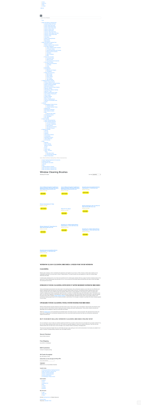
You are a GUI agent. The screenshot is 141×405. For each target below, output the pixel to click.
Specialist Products (51, 128)
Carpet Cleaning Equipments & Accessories (51, 160)
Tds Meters (49, 52)
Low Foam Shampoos (51, 122)
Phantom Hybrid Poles (49, 30)
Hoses (48, 66)
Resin (48, 55)
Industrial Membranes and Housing (54, 50)
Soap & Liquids (47, 95)
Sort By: (90, 174)
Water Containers (50, 54)
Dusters (46, 101)
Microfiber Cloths (50, 153)
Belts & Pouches (47, 97)
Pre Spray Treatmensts (51, 124)
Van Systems (47, 67)
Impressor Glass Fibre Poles (50, 31)
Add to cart (64, 193)
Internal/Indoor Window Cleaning (51, 89)
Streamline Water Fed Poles (50, 23)
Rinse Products (50, 125)
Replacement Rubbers (48, 85)
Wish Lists (44, 393)
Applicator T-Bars (48, 91)
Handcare (46, 133)
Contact (43, 5)
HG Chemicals (47, 139)
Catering (46, 130)
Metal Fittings (49, 74)
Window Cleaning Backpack (48, 373)
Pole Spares (46, 37)
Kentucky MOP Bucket (46, 375)
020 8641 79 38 (48, 400)
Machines (46, 142)
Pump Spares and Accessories (53, 60)
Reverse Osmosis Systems (52, 51)
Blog (43, 384)
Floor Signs (46, 117)
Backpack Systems (48, 43)
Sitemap (44, 387)
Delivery (44, 380)
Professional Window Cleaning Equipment (51, 369)
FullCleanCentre (47, 397)
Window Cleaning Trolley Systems (51, 45)
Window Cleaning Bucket (49, 99)
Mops (45, 112)
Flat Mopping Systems (49, 114)
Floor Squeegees (47, 116)
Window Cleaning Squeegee (50, 84)
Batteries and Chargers (51, 70)
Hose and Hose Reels (48, 62)
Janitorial (44, 103)
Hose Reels (49, 64)
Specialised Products (48, 137)
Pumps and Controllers (49, 56)
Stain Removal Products (52, 126)
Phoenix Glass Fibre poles (49, 25)
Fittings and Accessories (52, 63)
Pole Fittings (49, 78)
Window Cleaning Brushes (49, 38)
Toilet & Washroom (48, 138)
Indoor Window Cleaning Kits (50, 93)
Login (43, 392)
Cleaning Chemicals (46, 129)
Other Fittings (49, 75)
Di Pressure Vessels (51, 48)
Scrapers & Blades (48, 96)
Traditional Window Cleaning (48, 80)
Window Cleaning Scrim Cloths (50, 92)
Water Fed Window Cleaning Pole (49, 371)
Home (43, 2)
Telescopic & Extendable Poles (50, 100)
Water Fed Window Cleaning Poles (49, 22)
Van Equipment (47, 68)
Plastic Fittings (50, 76)
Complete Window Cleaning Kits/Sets (52, 83)
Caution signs (47, 149)
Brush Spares (47, 39)
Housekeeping (47, 136)
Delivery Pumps (50, 59)
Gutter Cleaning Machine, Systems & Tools (48, 145)
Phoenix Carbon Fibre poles (50, 27)
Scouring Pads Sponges (51, 154)
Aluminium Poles (47, 35)
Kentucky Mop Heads (51, 113)
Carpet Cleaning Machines (49, 120)
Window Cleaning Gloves (49, 81)
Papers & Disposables (48, 155)
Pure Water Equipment (49, 46)
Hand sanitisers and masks (47, 162)
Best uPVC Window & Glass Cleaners (52, 87)
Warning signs (47, 41)
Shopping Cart (45, 383)
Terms (43, 381)
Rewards (44, 388)
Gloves (45, 147)
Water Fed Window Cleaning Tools (49, 42)
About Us (44, 3)
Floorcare (46, 132)
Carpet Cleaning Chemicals (50, 121)
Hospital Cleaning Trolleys (52, 107)
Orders (43, 395)
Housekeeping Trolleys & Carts (50, 104)
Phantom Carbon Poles (49, 29)
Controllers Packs (50, 58)
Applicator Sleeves (48, 88)
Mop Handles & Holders (49, 110)
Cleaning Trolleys (50, 105)
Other (43, 141)
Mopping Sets (47, 108)
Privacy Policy (43, 399)
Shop (43, 4)
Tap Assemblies (50, 79)
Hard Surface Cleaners (49, 134)
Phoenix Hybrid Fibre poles (50, 26)
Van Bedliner (49, 71)
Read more (43, 193)
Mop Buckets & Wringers (49, 109)
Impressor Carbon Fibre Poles (50, 34)
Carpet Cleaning (45, 118)
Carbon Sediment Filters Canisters (54, 47)
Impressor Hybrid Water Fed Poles (51, 33)
